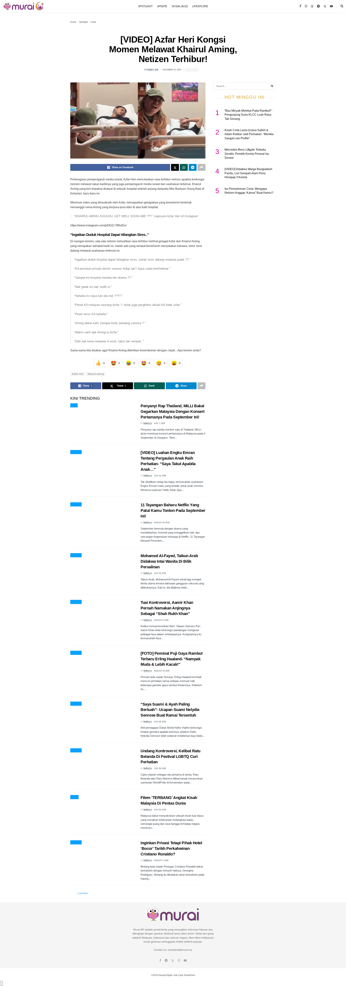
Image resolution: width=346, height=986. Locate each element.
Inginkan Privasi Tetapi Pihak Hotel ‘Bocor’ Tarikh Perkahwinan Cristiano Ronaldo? (171, 848)
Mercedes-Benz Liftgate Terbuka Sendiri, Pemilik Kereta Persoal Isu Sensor (247, 153)
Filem (74, 797)
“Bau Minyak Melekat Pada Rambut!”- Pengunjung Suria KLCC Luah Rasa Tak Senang (248, 114)
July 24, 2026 (160, 476)
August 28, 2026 (161, 522)
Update (162, 6)
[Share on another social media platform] (201, 167)
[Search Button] (342, 6)
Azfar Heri (78, 374)
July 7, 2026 (159, 423)
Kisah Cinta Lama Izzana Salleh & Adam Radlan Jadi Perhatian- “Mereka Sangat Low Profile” (249, 134)
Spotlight (145, 6)
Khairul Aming (96, 374)
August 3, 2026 (161, 860)
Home (73, 22)
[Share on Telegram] (193, 167)
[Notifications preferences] (1, 983)
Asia (74, 405)
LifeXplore (200, 6)
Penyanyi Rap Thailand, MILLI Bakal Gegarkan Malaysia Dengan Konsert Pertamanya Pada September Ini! (173, 411)
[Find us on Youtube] (331, 6)
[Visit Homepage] (24, 6)
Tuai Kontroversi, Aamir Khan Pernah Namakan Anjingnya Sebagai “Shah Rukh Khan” (167, 608)
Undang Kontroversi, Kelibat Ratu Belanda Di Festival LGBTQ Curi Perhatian (170, 756)
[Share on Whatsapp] (184, 167)
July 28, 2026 (160, 722)
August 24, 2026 (161, 671)
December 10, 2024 (172, 70)
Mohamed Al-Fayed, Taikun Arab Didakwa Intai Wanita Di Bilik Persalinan (169, 561)
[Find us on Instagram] (306, 6)
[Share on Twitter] (175, 167)
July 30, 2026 (160, 810)
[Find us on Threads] (312, 6)
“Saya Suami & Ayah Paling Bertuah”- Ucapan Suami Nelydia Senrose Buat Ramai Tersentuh (170, 710)
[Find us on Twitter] (324, 6)
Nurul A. (147, 423)
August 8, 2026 (161, 620)
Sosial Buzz (180, 6)
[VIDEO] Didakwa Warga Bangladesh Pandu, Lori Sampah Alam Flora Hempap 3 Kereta (248, 173)
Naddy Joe (152, 70)
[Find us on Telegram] (318, 6)
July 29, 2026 (160, 573)
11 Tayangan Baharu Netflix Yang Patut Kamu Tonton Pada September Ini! (173, 510)
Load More (82, 893)
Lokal (93, 22)
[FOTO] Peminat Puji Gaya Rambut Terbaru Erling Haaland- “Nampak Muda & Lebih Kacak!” (171, 659)
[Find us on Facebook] (300, 6)
